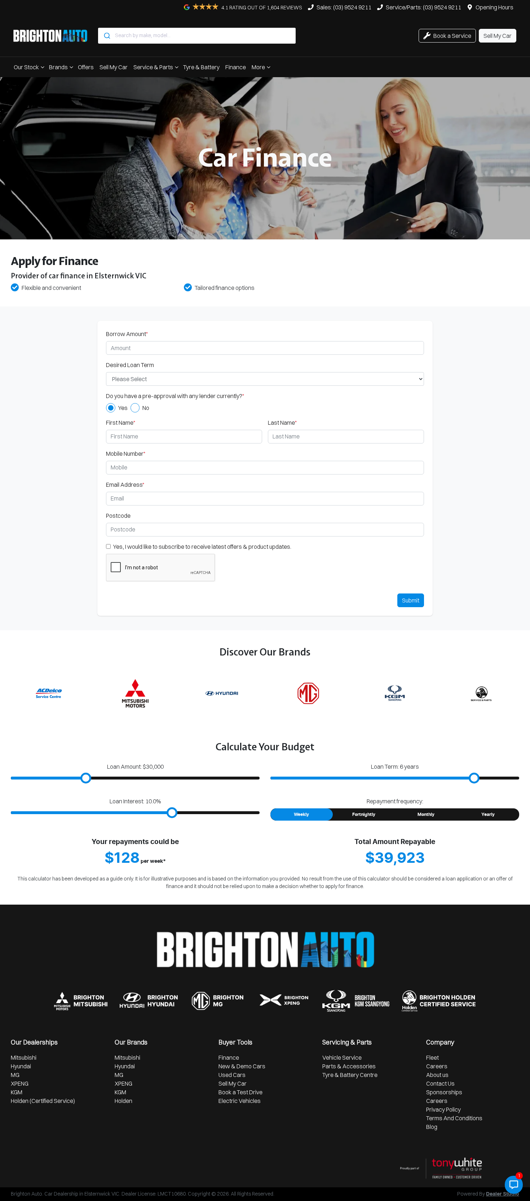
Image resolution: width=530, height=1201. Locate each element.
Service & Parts (153, 67)
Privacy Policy (443, 1109)
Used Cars (232, 1074)
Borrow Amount (127, 333)
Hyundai (21, 1066)
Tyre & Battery (201, 67)
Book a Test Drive (240, 1092)
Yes (123, 408)
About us (437, 1074)
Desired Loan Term (130, 364)
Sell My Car (114, 67)
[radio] (110, 407)
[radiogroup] (265, 407)
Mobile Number (125, 453)
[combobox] (197, 36)
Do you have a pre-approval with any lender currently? (175, 395)
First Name (120, 422)
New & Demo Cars (241, 1066)
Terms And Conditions (454, 1118)
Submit (410, 600)
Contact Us (440, 1083)
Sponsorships (444, 1092)
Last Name (282, 422)
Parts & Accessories (349, 1066)
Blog (431, 1126)
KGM (16, 1092)
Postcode (118, 515)
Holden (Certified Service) (43, 1100)
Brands (58, 67)
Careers (436, 1066)
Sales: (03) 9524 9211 (344, 7)
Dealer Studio (502, 1194)
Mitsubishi (23, 1057)
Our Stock (26, 67)
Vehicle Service (342, 1057)
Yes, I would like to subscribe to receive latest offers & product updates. (202, 546)
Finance (235, 67)
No (145, 408)
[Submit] (106, 36)
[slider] (85, 778)
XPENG (19, 1083)
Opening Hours (494, 7)
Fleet (432, 1057)
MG (15, 1074)
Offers (86, 67)
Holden (123, 1100)
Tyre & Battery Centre (349, 1074)
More (258, 67)
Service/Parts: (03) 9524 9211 (423, 7)
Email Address (125, 484)
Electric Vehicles (239, 1100)
